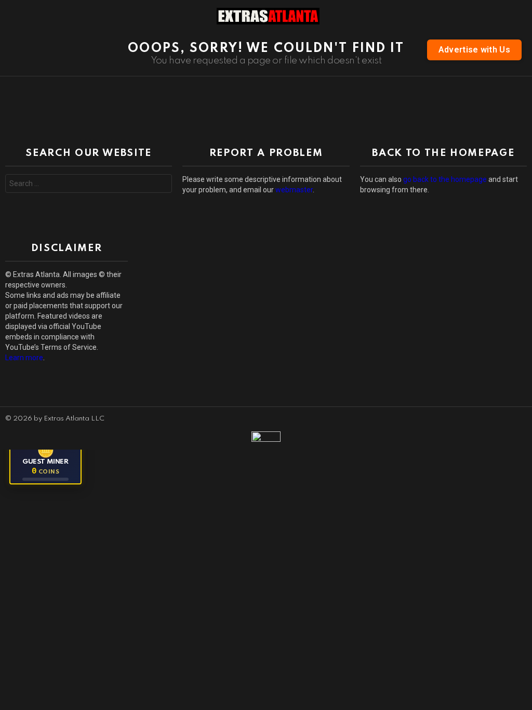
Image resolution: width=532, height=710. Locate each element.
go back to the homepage (445, 179)
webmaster (294, 190)
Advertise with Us (474, 50)
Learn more (24, 357)
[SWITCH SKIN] (520, 16)
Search (161, 184)
